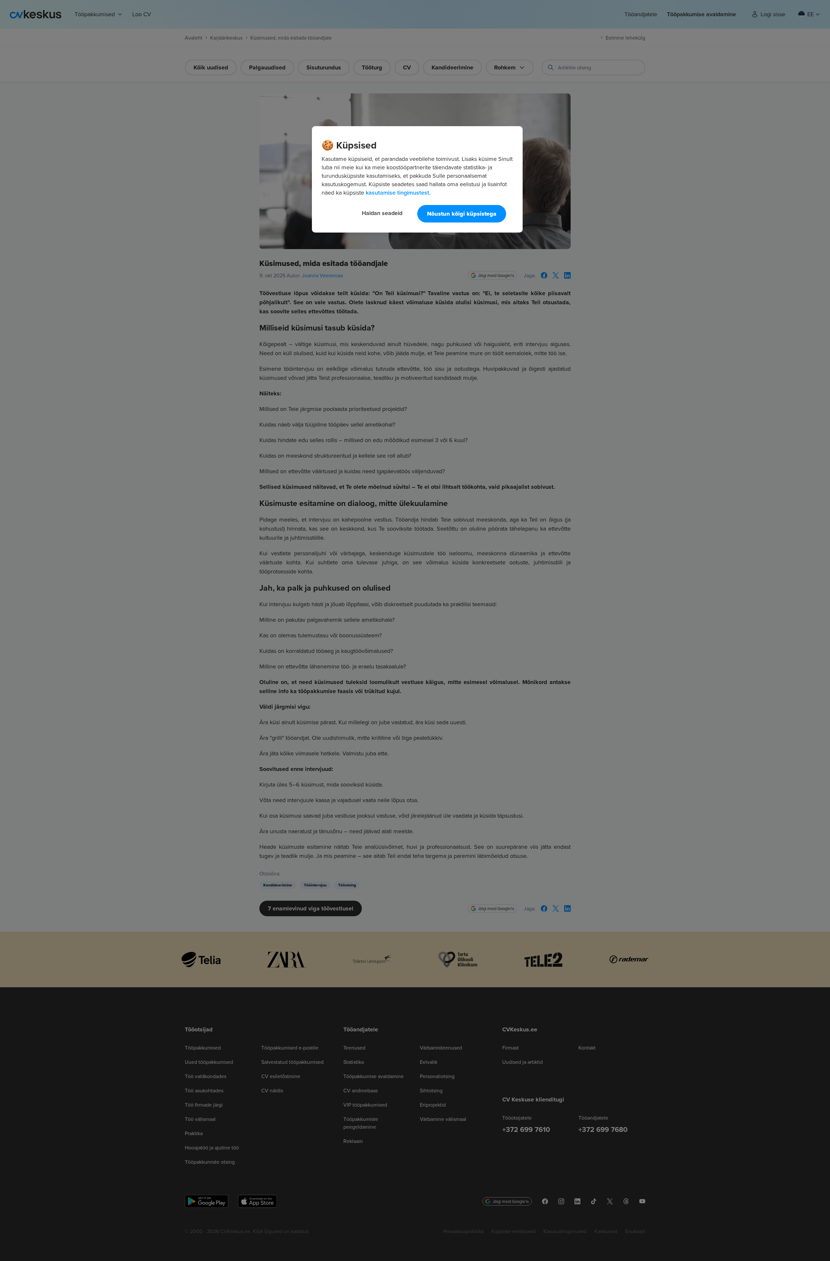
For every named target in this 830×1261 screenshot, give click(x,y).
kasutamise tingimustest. (398, 192)
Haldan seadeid (382, 213)
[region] (417, 179)
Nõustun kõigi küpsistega (461, 214)
